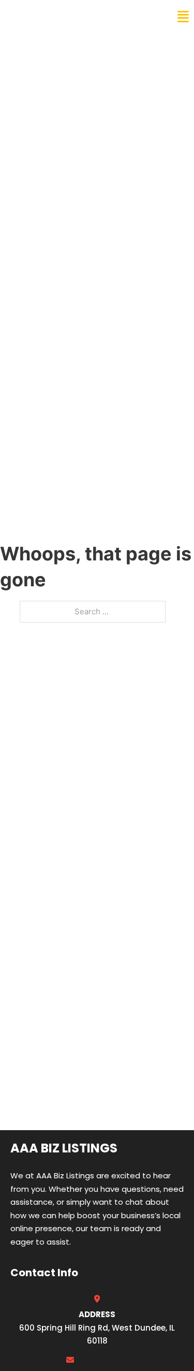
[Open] (183, 16)
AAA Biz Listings (50, 16)
